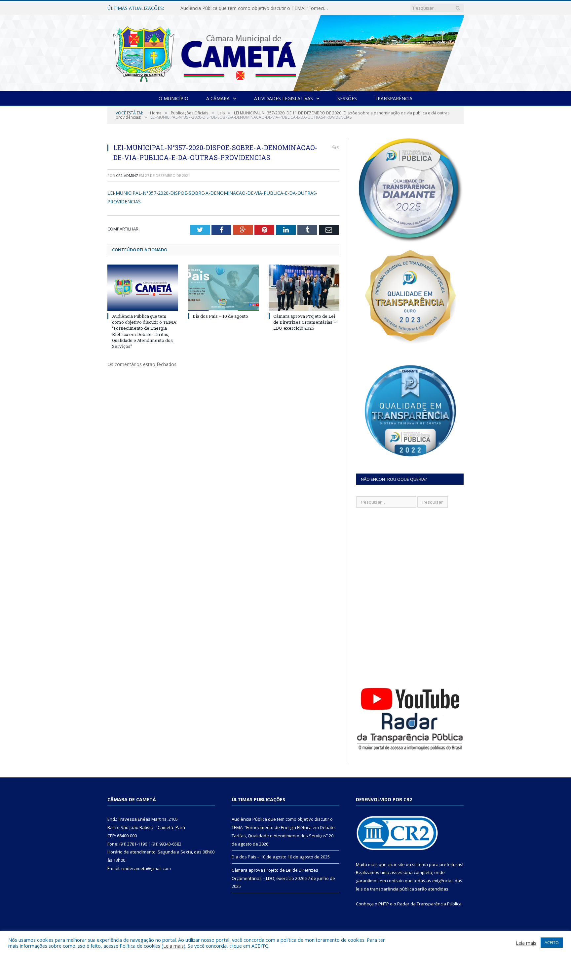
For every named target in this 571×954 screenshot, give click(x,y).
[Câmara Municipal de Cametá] (285, 51)
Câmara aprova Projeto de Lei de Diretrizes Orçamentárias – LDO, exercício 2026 (304, 322)
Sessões (347, 98)
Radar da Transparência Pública (429, 904)
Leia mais (173, 946)
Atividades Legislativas (283, 98)
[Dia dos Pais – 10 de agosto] (223, 288)
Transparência (393, 98)
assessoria (401, 872)
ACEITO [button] (552, 942)
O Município (173, 98)
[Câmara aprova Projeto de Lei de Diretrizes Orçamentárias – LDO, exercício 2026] (304, 288)
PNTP (383, 904)
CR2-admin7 (127, 175)
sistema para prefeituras (437, 864)
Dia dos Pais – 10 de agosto (210, 8)
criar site (396, 864)
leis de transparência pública (385, 889)
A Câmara (218, 98)
